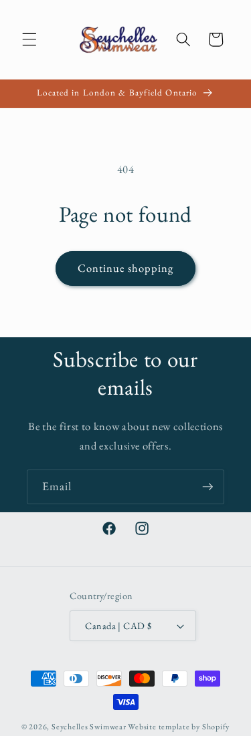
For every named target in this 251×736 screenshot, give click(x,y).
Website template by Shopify (179, 726)
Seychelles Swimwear (89, 726)
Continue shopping (126, 267)
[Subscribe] (207, 487)
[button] (29, 39)
